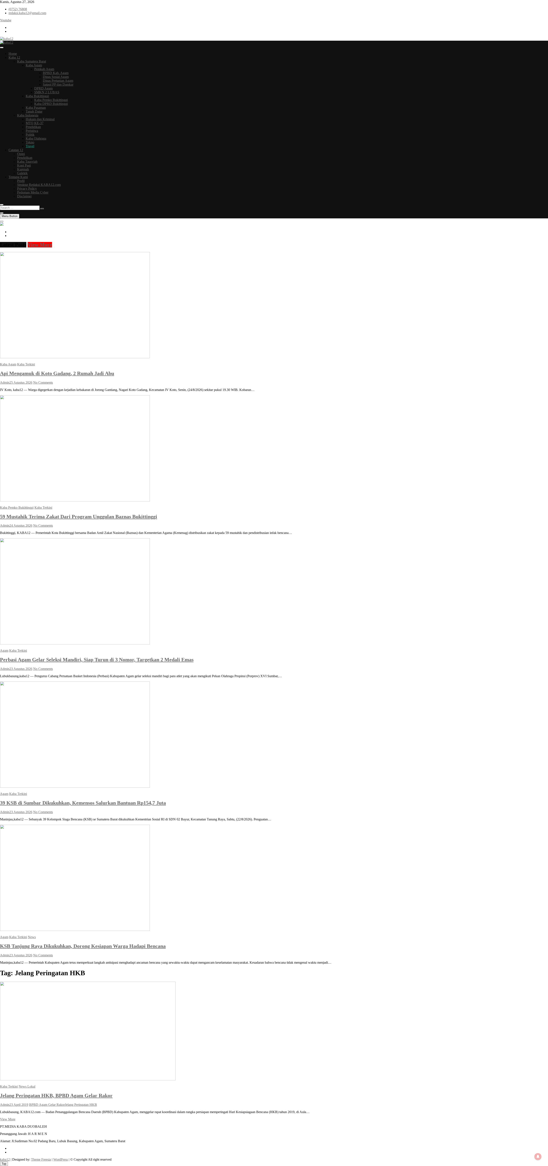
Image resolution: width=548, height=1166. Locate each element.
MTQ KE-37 (34, 123)
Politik (30, 134)
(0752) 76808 (18, 9)
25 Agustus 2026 (20, 382)
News (32, 937)
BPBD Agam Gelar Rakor (47, 1104)
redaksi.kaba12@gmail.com (27, 13)
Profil (21, 181)
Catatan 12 (16, 150)
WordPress (60, 1159)
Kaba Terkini (26, 364)
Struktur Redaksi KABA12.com (39, 184)
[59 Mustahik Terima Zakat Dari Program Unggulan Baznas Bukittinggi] (75, 500)
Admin (4, 382)
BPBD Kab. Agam (55, 73)
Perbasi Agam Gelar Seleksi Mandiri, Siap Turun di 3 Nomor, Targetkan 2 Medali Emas (97, 659)
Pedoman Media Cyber (32, 192)
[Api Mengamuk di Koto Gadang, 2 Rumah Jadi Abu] (75, 357)
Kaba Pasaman (36, 107)
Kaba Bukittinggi (37, 96)
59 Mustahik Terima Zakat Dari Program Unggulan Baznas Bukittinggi (78, 516)
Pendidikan (33, 127)
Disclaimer (24, 196)
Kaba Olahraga (36, 138)
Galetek (22, 173)
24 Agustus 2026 (20, 525)
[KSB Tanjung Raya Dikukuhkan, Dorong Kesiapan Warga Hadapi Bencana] (75, 930)
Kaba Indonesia (27, 115)
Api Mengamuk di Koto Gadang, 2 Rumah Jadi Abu (57, 373)
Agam (4, 650)
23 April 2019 (18, 1104)
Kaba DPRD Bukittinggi (51, 104)
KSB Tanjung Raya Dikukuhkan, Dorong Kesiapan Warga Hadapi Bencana (83, 946)
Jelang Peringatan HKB (81, 1104)
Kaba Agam (34, 65)
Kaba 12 (14, 57)
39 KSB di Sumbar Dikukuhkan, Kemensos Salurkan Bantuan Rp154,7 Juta (83, 803)
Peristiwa (32, 131)
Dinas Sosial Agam (56, 77)
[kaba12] (1, 224)
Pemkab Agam (44, 69)
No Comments (43, 382)
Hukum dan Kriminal (40, 119)
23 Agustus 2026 (20, 669)
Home (13, 53)
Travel (30, 146)
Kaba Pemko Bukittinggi (51, 100)
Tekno (30, 142)
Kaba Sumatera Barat (31, 61)
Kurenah (23, 169)
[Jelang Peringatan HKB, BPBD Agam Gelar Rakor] (88, 1079)
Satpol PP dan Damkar (58, 84)
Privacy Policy (27, 188)
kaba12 (5, 1159)
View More (40, 245)
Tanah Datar (34, 111)
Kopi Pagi (24, 165)
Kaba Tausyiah (27, 161)
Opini (21, 154)
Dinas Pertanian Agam (58, 80)
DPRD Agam (43, 88)
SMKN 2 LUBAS (46, 92)
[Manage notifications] (538, 1156)
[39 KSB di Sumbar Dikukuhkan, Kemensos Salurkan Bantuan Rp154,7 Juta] (75, 786)
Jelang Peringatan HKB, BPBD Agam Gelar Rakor (56, 1095)
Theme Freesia (41, 1159)
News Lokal (27, 1086)
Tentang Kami (18, 177)
